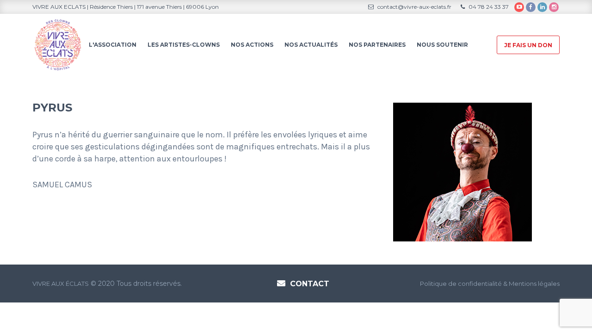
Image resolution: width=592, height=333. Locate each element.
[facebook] (530, 7)
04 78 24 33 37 (488, 6)
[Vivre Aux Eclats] (57, 44)
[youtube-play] (519, 7)
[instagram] (554, 7)
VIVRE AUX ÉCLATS (60, 283)
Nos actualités (311, 44)
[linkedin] (542, 7)
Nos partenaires (377, 44)
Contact (309, 283)
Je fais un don (528, 45)
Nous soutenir (442, 44)
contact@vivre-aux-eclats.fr (413, 6)
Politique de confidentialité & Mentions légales (490, 283)
